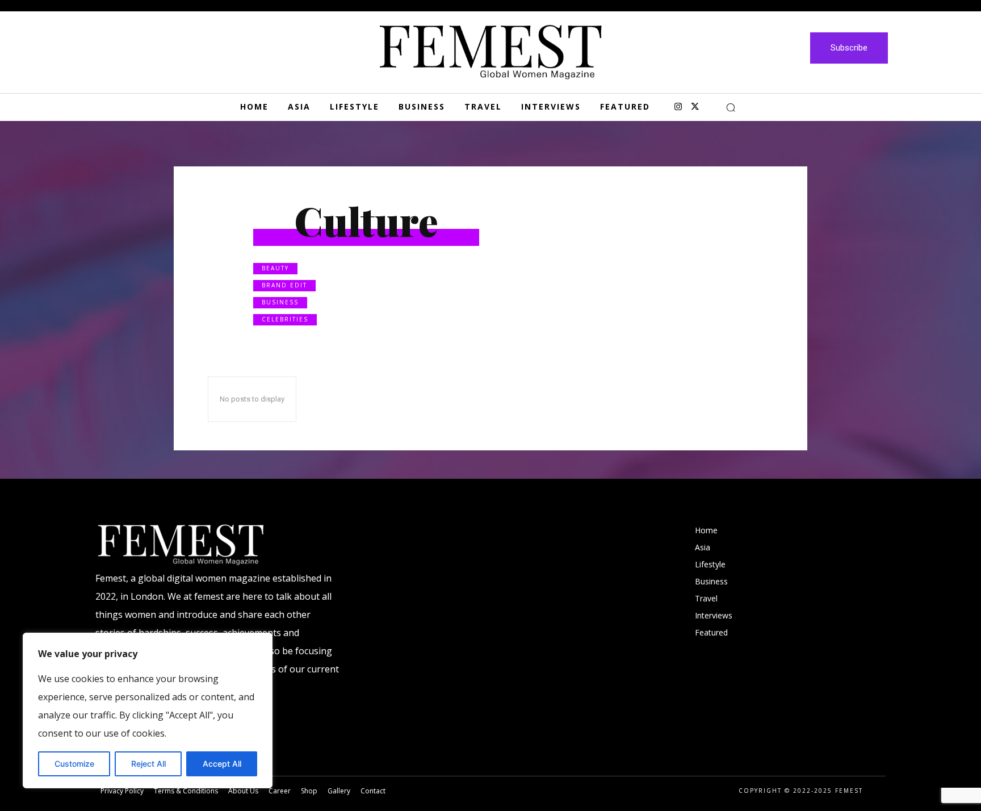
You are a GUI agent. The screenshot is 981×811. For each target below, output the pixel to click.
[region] (147, 710)
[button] (730, 107)
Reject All (148, 763)
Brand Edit (284, 285)
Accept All (222, 763)
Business (280, 302)
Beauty (275, 268)
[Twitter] (694, 107)
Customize (74, 763)
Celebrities (285, 319)
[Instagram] (677, 107)
